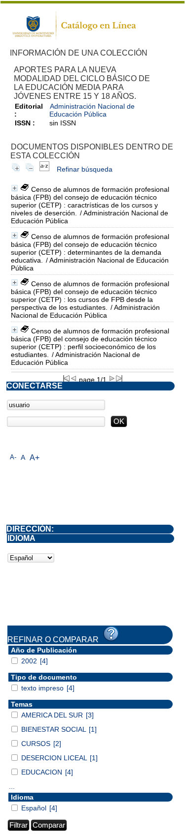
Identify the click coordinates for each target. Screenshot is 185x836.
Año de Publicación (44, 650)
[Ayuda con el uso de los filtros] (111, 634)
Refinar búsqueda (84, 169)
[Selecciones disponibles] (44, 169)
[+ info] (14, 188)
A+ (34, 457)
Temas (22, 704)
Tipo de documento (44, 677)
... (12, 786)
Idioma (22, 797)
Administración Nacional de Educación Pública (92, 110)
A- (13, 457)
